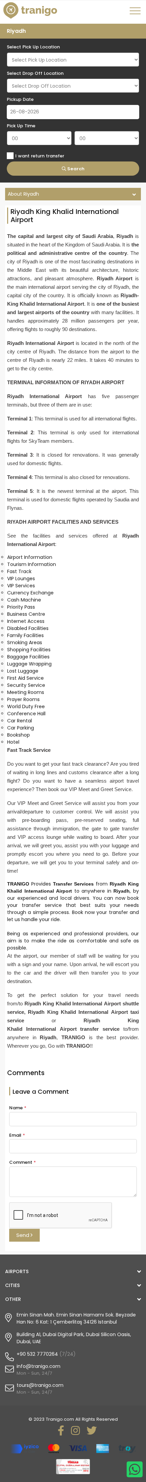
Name (17, 1108)
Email (17, 1135)
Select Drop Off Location (35, 73)
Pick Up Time (21, 126)
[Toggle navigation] (136, 13)
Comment (22, 1162)
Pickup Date (20, 99)
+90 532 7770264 (37, 1354)
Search (75, 169)
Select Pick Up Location (33, 47)
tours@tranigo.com (40, 1385)
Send (23, 1235)
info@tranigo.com (38, 1366)
